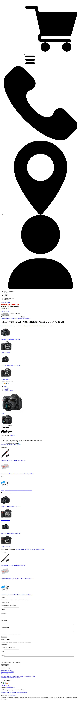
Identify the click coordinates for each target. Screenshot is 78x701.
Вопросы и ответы (8, 390)
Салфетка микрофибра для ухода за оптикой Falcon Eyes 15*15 (17, 473)
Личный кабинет (5, 302)
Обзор (5, 386)
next (4, 413)
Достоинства (4, 613)
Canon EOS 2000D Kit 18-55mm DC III (10, 365)
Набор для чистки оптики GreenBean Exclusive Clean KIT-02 (16, 490)
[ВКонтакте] (2, 384)
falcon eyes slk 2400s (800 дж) (37, 549)
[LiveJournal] (8, 384)
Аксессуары (7, 387)
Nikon (12, 435)
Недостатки (4, 620)
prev (2, 413)
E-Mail (3, 609)
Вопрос (2, 655)
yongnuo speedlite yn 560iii (22, 549)
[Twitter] (3, 384)
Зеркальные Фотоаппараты (23, 318)
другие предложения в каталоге (33, 325)
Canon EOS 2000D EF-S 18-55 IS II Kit (10, 339)
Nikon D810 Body (5, 379)
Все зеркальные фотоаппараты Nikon (10, 444)
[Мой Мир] (6, 384)
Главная (3, 318)
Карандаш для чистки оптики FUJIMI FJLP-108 (13, 460)
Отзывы (6, 389)
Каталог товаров (10, 318)
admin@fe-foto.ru (10, 687)
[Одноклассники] (5, 384)
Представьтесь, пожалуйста (8, 605)
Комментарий (5, 627)
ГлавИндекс (13, 695)
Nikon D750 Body (5, 352)
